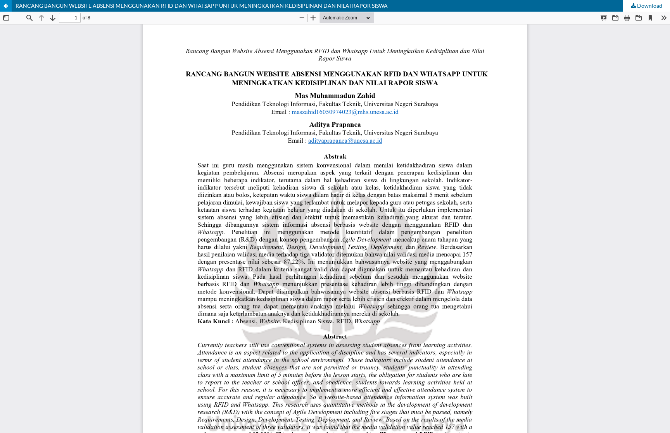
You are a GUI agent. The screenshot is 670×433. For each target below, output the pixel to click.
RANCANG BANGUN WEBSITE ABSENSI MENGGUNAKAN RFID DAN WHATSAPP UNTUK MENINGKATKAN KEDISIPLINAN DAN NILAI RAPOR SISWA (202, 5)
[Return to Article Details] (6, 6)
